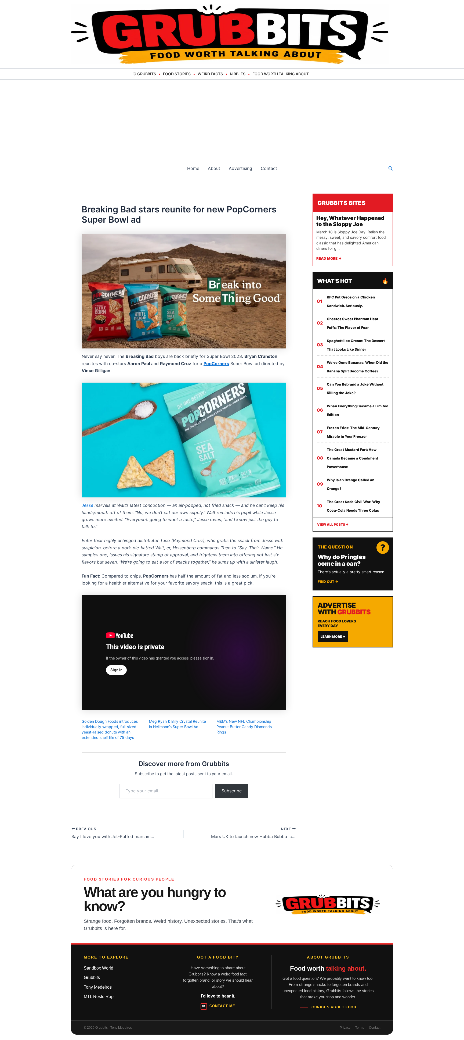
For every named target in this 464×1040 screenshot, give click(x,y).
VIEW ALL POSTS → (333, 524)
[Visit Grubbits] (328, 904)
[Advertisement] (232, 120)
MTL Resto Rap (99, 996)
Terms (359, 1028)
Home (193, 168)
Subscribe (232, 790)
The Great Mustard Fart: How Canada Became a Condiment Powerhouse (352, 458)
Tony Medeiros (98, 987)
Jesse (87, 505)
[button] (390, 168)
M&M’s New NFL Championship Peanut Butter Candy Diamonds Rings (244, 726)
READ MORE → (329, 258)
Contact (269, 168)
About (214, 168)
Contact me (218, 1006)
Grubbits (92, 977)
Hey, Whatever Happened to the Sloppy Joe (350, 221)
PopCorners (216, 363)
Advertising (240, 168)
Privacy (345, 1028)
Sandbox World (98, 968)
